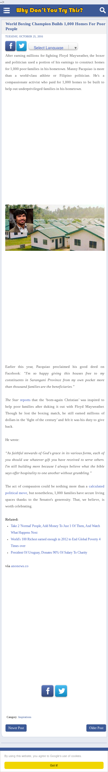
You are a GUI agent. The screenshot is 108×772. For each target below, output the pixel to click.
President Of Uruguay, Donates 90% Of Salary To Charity (49, 552)
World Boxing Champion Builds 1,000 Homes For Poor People (56, 26)
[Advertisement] (54, 148)
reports (25, 400)
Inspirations (24, 717)
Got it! (54, 765)
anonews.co (20, 566)
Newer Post (16, 728)
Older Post (96, 728)
